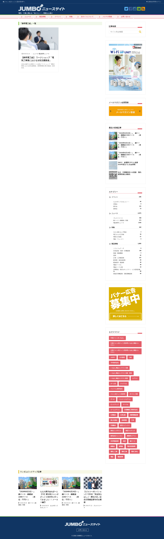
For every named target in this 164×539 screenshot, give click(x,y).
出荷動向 (113, 415)
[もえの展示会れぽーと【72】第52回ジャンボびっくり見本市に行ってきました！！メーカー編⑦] (49, 482)
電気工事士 (134, 451)
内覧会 (127, 204)
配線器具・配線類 (127, 262)
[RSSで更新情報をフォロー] (143, 9)
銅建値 (113, 446)
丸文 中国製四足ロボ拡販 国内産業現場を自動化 (129, 173)
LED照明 (122, 357)
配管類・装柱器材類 (127, 260)
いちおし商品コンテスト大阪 (119, 368)
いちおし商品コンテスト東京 (119, 378)
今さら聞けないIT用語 (127, 232)
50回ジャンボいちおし (117, 338)
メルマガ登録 (107, 16)
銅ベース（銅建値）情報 (127, 220)
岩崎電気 (124, 420)
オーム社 (113, 383)
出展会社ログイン (154, 1)
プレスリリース (127, 218)
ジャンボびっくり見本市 (14, 2)
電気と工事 (114, 451)
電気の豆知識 (127, 237)
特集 (71, 16)
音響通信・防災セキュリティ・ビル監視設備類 (127, 270)
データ (113, 399)
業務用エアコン (131, 436)
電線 (112, 457)
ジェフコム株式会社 (117, 389)
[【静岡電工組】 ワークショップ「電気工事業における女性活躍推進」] (38, 38)
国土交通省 (114, 420)
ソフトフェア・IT (127, 248)
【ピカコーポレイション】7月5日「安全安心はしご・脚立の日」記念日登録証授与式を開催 (93, 497)
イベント (58, 16)
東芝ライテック (130, 430)
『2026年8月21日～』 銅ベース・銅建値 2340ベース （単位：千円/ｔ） (129, 145)
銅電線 (121, 446)
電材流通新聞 (131, 446)
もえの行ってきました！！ (127, 202)
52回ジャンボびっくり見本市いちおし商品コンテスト (125, 351)
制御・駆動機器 (127, 253)
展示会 (127, 206)
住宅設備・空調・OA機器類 (127, 251)
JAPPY (113, 357)
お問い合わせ (125, 16)
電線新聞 (120, 457)
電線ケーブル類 (127, 267)
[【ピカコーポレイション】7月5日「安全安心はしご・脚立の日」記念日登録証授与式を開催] (93, 484)
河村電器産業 (115, 441)
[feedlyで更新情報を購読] (139, 9)
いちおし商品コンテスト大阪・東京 (121, 373)
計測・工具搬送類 (127, 258)
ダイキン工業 (134, 394)
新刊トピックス (125, 425)
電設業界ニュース (44, 54)
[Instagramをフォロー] (135, 9)
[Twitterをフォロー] (126, 9)
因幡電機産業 (134, 415)
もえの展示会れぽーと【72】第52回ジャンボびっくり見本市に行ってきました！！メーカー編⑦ (49, 497)
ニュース (28, 16)
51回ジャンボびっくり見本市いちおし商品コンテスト (125, 344)
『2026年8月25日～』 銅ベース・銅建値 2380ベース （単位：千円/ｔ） (129, 135)
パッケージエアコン (125, 399)
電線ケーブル (127, 265)
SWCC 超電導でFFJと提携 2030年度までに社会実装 (128, 163)
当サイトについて (87, 16)
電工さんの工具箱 (127, 234)
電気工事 (124, 451)
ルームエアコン (115, 409)
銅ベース (132, 441)
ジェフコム (123, 383)
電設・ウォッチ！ (127, 239)
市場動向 (113, 425)
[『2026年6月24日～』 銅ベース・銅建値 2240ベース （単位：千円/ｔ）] (71, 484)
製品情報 (42, 16)
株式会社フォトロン (117, 436)
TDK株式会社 (115, 362)
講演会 (127, 209)
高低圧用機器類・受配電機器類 (127, 274)
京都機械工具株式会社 (131, 409)
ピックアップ (115, 404)
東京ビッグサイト (116, 430)
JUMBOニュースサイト (84, 536)
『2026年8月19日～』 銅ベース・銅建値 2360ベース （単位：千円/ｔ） (129, 155)
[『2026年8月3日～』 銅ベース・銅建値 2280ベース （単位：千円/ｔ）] (27, 484)
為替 (124, 441)
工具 (132, 420)
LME (130, 357)
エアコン (135, 378)
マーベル (125, 404)
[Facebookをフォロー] (130, 9)
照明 (127, 255)
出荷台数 (123, 415)
